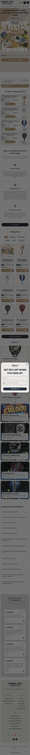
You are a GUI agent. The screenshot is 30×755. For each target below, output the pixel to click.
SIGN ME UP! (15, 389)
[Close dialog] (27, 364)
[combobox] (5, 383)
